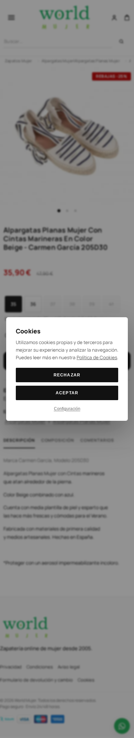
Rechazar (67, 375)
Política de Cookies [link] (97, 357)
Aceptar (67, 393)
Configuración (67, 408)
